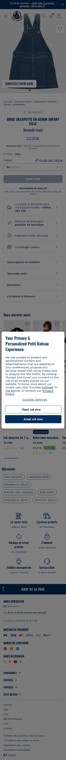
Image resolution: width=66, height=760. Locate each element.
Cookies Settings (34, 399)
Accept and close (33, 419)
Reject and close (31, 409)
